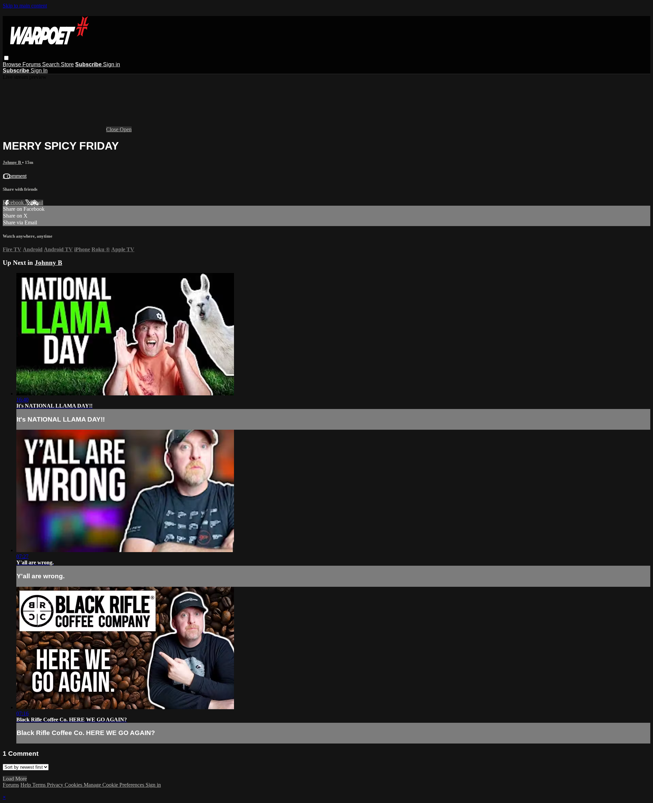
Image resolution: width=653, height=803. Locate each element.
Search (51, 64)
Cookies (74, 785)
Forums (32, 64)
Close (113, 129)
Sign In (39, 70)
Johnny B (12, 162)
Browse (12, 64)
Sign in (111, 64)
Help (26, 785)
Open (126, 129)
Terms (39, 785)
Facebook (14, 202)
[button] (6, 58)
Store (67, 64)
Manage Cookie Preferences (115, 785)
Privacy (56, 785)
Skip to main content (25, 5)
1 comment (15, 176)
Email (37, 202)
